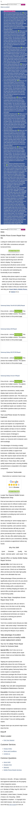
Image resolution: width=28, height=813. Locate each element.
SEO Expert (12, 804)
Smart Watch (13, 289)
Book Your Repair (14, 250)
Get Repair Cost (18, 311)
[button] (1, 2)
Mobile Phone (22, 289)
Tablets (13, 292)
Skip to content (5, 7)
